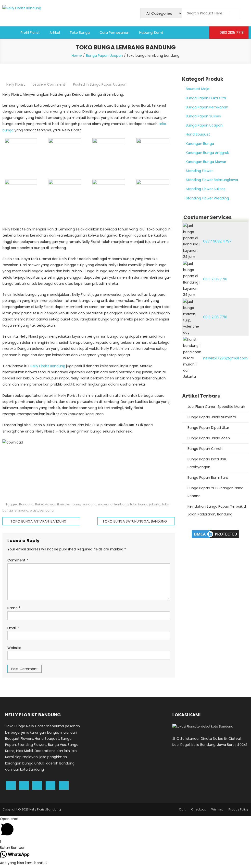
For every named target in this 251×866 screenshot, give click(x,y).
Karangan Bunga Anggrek (207, 152)
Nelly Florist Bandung (47, 366)
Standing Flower (199, 170)
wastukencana (42, 510)
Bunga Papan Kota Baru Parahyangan (207, 463)
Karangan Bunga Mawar (206, 161)
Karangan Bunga (200, 143)
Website (14, 647)
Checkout (198, 809)
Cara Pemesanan (114, 32)
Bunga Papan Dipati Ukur (208, 427)
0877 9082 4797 (217, 241)
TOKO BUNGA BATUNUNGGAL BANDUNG (134, 521)
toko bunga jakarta (145, 504)
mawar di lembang (113, 504)
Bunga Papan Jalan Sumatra (212, 417)
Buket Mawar (45, 504)
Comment (17, 560)
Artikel (55, 32)
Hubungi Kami (151, 32)
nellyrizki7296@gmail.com (225, 358)
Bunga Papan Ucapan (108, 84)
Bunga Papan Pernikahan (207, 107)
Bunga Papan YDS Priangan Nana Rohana (215, 492)
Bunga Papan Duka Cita (206, 98)
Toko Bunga (80, 32)
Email (13, 628)
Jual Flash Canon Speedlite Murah (216, 406)
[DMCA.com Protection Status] (215, 533)
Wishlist (217, 809)
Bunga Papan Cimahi (205, 448)
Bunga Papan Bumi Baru (208, 477)
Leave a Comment (49, 84)
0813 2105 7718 (231, 32)
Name (13, 607)
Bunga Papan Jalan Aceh (209, 438)
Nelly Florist (15, 84)
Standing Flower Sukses (205, 188)
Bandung (26, 504)
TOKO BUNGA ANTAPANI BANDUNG (38, 521)
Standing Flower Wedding (207, 198)
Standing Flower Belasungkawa (212, 179)
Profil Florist (30, 32)
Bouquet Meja (197, 88)
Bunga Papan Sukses (203, 116)
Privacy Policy (238, 809)
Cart (182, 809)
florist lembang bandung (77, 504)
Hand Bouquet (198, 134)
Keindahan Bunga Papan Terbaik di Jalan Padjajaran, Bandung (217, 510)
